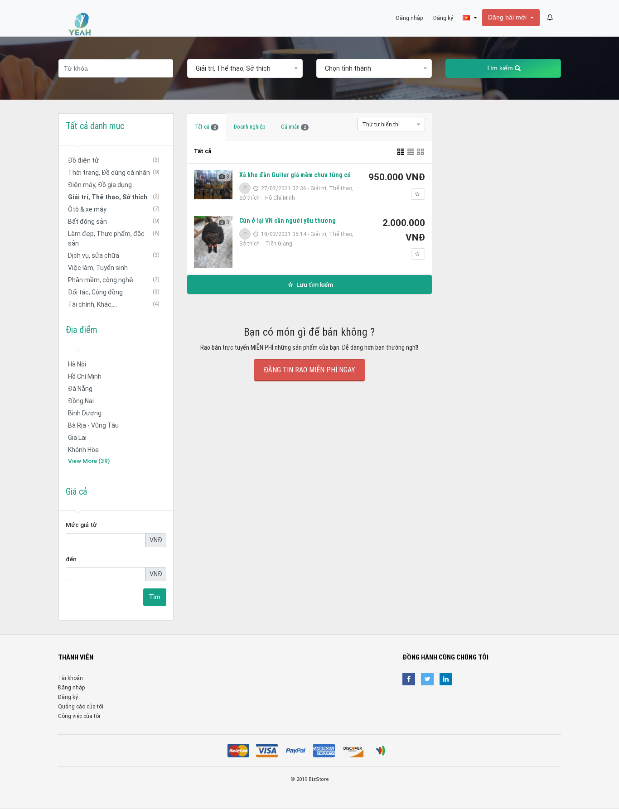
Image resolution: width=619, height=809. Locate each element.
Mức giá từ (81, 524)
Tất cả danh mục (95, 125)
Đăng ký (68, 697)
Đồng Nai (81, 400)
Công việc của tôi (79, 716)
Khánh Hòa (83, 449)
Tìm (154, 596)
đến (71, 559)
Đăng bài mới (508, 17)
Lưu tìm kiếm (314, 284)
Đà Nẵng (80, 388)
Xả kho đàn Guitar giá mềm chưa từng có (295, 174)
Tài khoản (70, 678)
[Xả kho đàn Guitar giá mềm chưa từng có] (213, 184)
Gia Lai (77, 437)
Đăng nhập (71, 687)
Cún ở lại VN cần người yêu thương (287, 220)
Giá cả (76, 491)
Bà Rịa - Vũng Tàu (93, 425)
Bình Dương (85, 413)
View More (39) (89, 460)
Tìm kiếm (500, 68)
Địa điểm (81, 329)
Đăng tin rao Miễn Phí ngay (309, 370)
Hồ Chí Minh (85, 376)
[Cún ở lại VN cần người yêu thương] (213, 241)
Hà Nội (77, 364)
